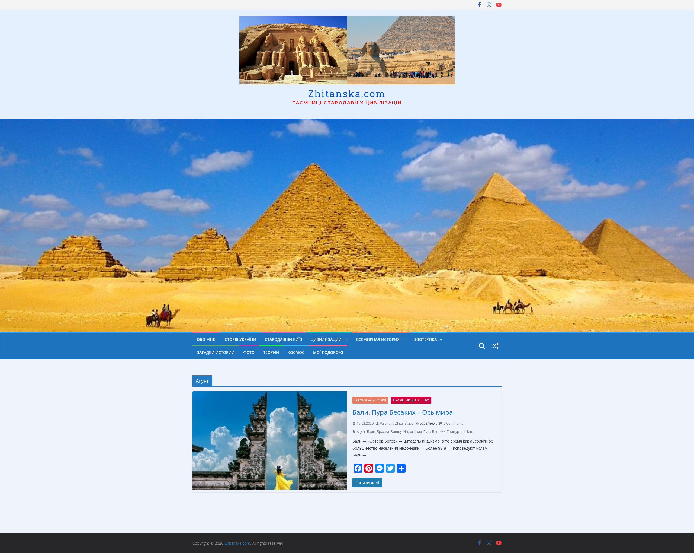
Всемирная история (378, 339)
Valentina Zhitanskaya (396, 423)
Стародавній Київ (283, 339)
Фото (249, 352)
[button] (345, 339)
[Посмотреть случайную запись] (495, 345)
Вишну (396, 431)
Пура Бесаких (434, 431)
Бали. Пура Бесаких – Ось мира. (403, 412)
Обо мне (206, 339)
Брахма (383, 431)
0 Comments (453, 423)
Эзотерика (425, 339)
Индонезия (412, 431)
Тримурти (455, 431)
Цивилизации (326, 339)
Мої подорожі (328, 352)
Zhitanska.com (347, 93)
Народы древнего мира (411, 400)
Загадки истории (215, 352)
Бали (371, 431)
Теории (271, 352)
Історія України (240, 339)
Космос (296, 352)
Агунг (361, 431)
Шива (469, 431)
